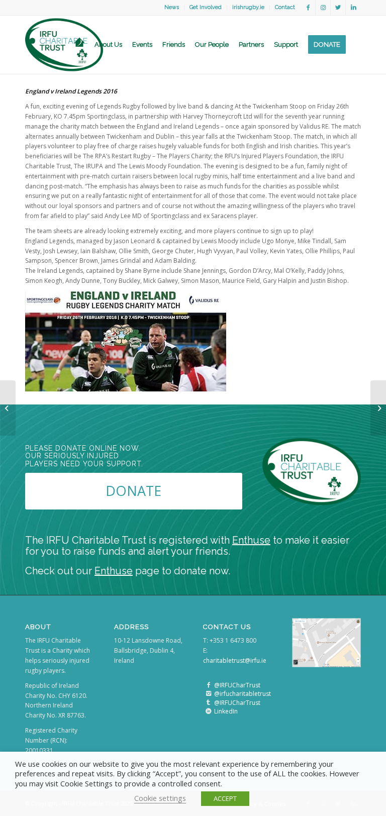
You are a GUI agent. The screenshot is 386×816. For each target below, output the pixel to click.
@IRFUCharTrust (237, 685)
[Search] (356, 45)
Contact (285, 7)
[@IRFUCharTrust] (208, 685)
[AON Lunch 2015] (8, 408)
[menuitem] (171, 7)
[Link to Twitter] (338, 7)
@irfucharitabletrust (242, 693)
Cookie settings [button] (160, 798)
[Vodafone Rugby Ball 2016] (378, 408)
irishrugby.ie (248, 7)
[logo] (64, 45)
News (171, 7)
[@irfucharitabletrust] (208, 693)
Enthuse (251, 540)
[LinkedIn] (208, 711)
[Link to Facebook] (308, 7)
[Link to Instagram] (323, 7)
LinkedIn (226, 711)
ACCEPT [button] (225, 798)
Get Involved (205, 7)
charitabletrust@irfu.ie (234, 660)
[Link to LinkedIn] (353, 7)
